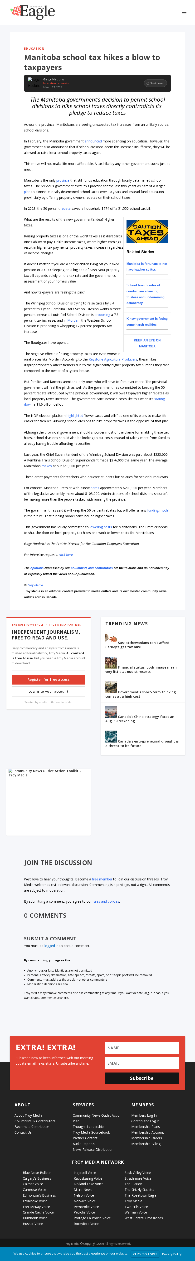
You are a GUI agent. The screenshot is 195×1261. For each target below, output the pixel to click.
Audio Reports (84, 1143)
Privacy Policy (172, 1254)
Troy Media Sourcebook (91, 1132)
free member (102, 879)
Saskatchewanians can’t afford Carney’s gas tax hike (137, 644)
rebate (66, 208)
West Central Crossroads (144, 1218)
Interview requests (56, 83)
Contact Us (23, 1132)
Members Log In (144, 1115)
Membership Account (147, 1132)
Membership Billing (146, 1143)
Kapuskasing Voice (88, 1178)
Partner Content (85, 1138)
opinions (37, 568)
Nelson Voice (84, 1195)
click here (66, 554)
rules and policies (106, 901)
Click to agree (145, 1254)
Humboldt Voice (35, 1218)
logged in (51, 945)
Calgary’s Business (37, 1178)
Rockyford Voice (86, 1223)
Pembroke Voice (86, 1206)
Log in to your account (48, 691)
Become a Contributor (32, 1126)
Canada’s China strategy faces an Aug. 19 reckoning (139, 718)
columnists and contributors (92, 568)
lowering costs (101, 527)
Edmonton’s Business (39, 1195)
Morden (73, 320)
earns (95, 488)
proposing (102, 314)
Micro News (83, 1189)
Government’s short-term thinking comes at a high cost (140, 694)
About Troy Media (28, 1115)
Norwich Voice (85, 1201)
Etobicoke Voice (35, 1201)
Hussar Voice (33, 1223)
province (62, 180)
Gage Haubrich (54, 79)
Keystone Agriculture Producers (113, 359)
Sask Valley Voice (138, 1172)
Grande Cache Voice (38, 1212)
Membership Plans (145, 1126)
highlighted (75, 415)
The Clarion (133, 1184)
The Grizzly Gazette (140, 1189)
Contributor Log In (145, 1121)
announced (93, 141)
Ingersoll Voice (85, 1172)
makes (47, 466)
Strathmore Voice (138, 1178)
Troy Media (35, 585)
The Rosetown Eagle (140, 1195)
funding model (158, 510)
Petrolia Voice (84, 1212)
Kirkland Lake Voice (88, 1184)
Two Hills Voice (136, 1206)
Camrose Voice (34, 1189)
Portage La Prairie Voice (92, 1218)
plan (27, 191)
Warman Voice (136, 1212)
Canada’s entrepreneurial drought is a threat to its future (142, 743)
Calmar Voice (33, 1184)
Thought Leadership (88, 1126)
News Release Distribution (93, 1149)
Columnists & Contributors (35, 1121)
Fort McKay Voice (36, 1206)
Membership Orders (146, 1138)
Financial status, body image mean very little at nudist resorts (141, 669)
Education (34, 49)
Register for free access (48, 679)
